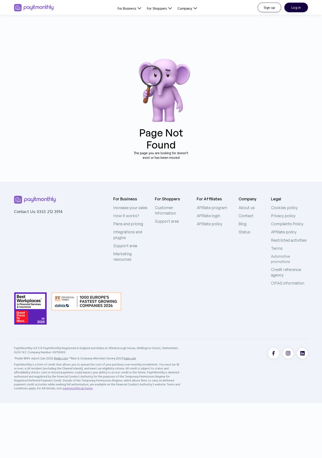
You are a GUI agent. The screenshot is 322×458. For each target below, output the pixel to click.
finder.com (61, 358)
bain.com (130, 358)
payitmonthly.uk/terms (78, 388)
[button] (129, 7)
